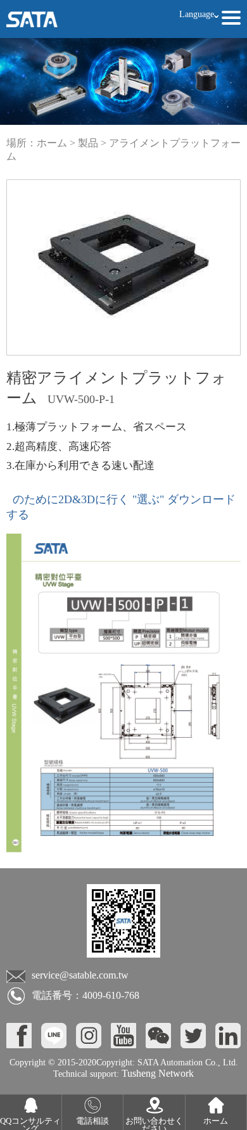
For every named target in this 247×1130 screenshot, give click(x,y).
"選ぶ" (148, 499)
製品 (88, 143)
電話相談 (92, 1121)
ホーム (52, 143)
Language (198, 15)
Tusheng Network (156, 1073)
